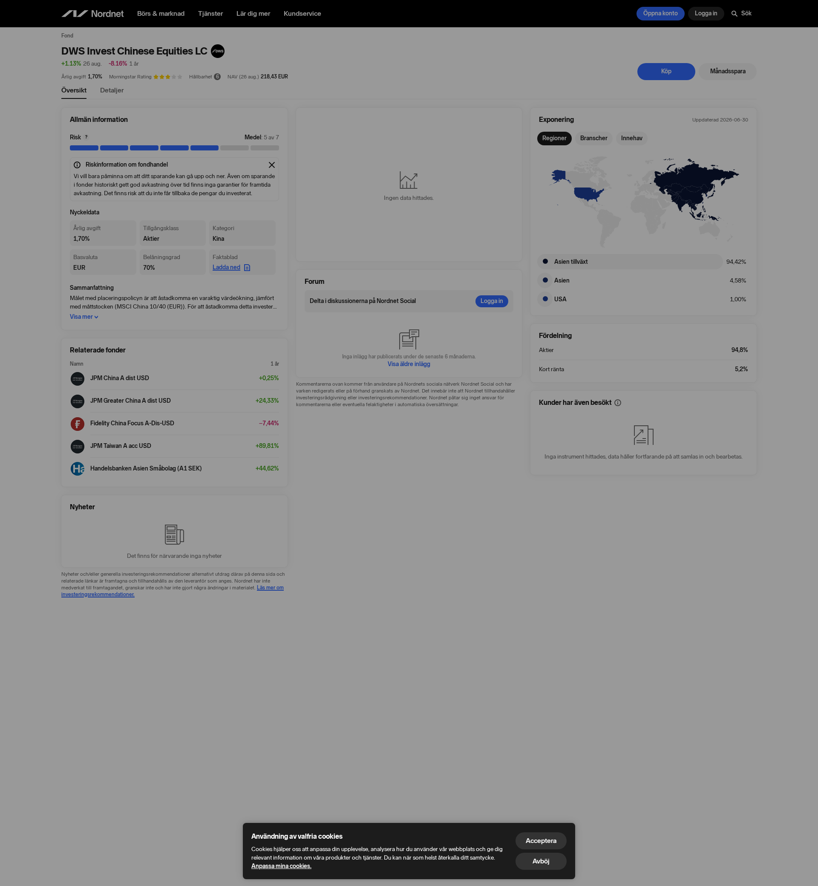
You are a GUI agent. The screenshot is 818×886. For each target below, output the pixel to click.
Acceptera (541, 841)
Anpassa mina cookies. (281, 866)
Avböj (541, 861)
